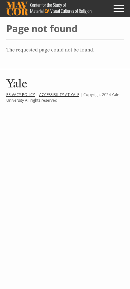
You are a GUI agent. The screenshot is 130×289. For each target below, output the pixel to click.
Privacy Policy (20, 94)
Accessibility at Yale (59, 94)
